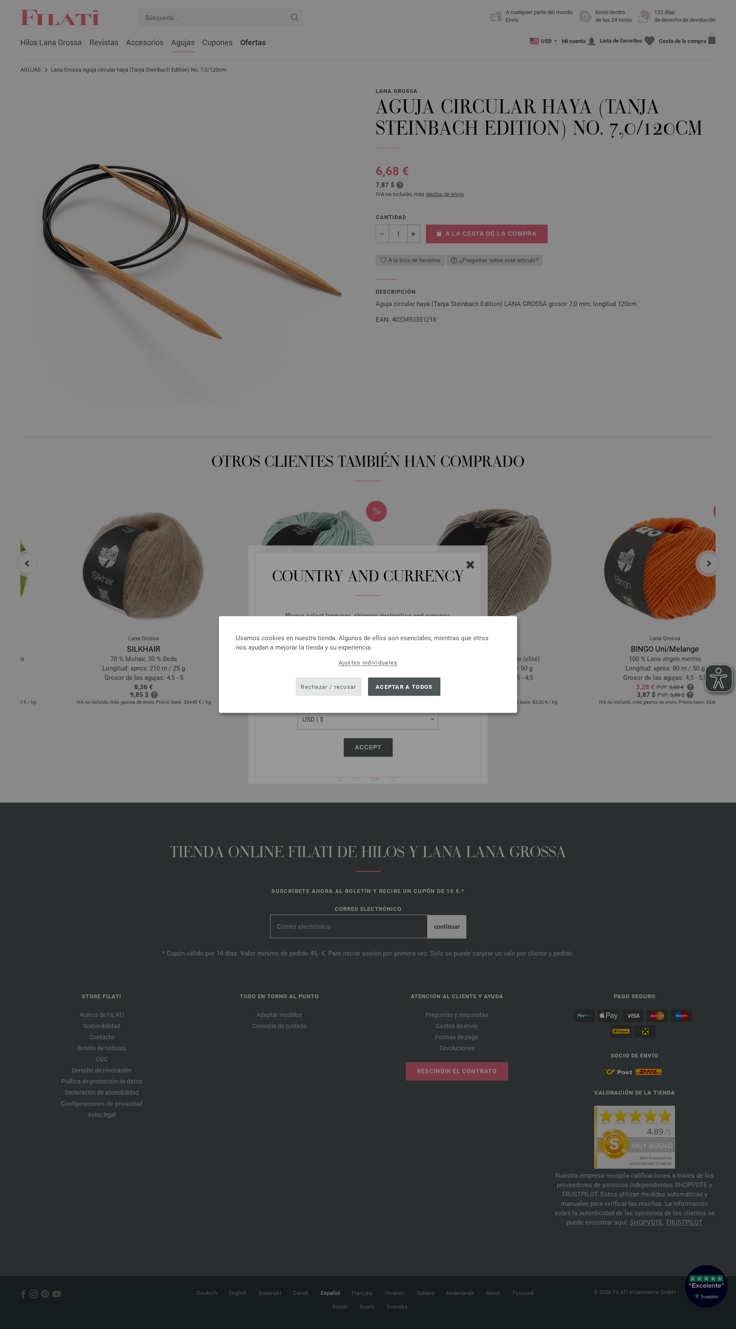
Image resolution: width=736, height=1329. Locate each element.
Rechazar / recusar (328, 686)
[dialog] (368, 664)
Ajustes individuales (368, 662)
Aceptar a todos (404, 686)
